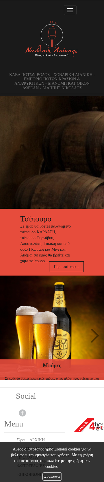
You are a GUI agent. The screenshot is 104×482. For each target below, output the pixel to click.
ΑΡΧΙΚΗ (37, 440)
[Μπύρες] (52, 328)
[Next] (95, 335)
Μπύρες (52, 365)
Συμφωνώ (52, 476)
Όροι (21, 440)
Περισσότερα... (66, 267)
